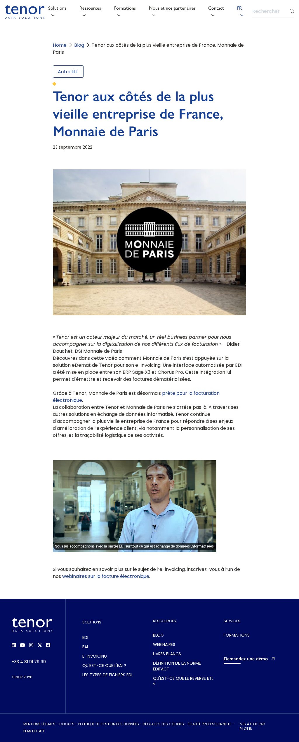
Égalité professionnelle (209, 724)
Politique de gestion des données (108, 724)
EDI (85, 638)
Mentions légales (39, 724)
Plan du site (34, 731)
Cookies (66, 724)
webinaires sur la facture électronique (105, 576)
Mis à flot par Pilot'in (252, 727)
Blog (79, 45)
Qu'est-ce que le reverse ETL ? (183, 682)
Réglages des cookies (163, 724)
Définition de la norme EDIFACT (177, 666)
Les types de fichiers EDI (107, 675)
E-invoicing (94, 656)
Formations (125, 8)
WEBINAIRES (164, 645)
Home (60, 45)
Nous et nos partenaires (172, 8)
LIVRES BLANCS (167, 654)
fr (239, 8)
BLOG (158, 635)
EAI (85, 647)
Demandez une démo (246, 658)
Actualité (68, 72)
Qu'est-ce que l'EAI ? (104, 666)
